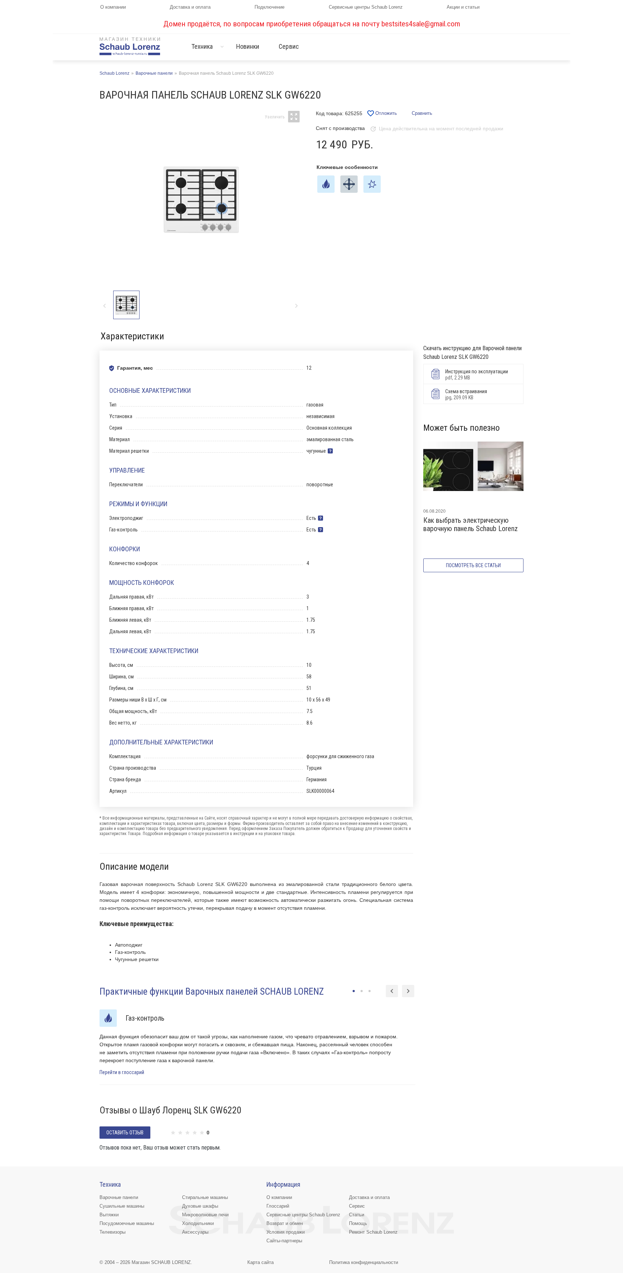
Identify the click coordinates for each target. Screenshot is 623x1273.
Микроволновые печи (205, 1214)
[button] (296, 306)
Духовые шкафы (200, 1206)
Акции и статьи (463, 7)
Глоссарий (277, 1206)
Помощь (358, 1223)
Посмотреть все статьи (473, 565)
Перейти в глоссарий (122, 1072)
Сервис (289, 46)
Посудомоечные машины (127, 1223)
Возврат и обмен (284, 1223)
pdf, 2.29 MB (476, 375)
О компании (113, 7)
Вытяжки (109, 1214)
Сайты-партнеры (284, 1240)
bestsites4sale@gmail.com (420, 23)
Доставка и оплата (190, 7)
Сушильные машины (122, 1206)
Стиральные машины (205, 1197)
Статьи (356, 1214)
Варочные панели (119, 1197)
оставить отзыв (124, 1132)
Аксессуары (195, 1232)
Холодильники (198, 1223)
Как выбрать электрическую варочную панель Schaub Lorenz (470, 524)
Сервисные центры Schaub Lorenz (366, 7)
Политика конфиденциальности (363, 1262)
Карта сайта (260, 1262)
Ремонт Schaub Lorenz (373, 1232)
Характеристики (132, 336)
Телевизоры (112, 1232)
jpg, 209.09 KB (466, 394)
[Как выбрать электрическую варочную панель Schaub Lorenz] (473, 472)
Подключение (269, 7)
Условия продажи (285, 1232)
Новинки (248, 46)
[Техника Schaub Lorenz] (130, 46)
